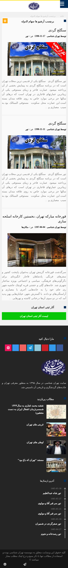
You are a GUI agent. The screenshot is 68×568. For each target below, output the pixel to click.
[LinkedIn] (37, 347)
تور (27, 36)
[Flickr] (30, 347)
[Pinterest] (45, 347)
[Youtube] (23, 347)
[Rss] (8, 347)
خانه (62, 16)
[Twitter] (52, 347)
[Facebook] (59, 347)
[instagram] (15, 347)
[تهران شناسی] (34, 2)
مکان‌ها (25, 227)
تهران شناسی (53, 36)
